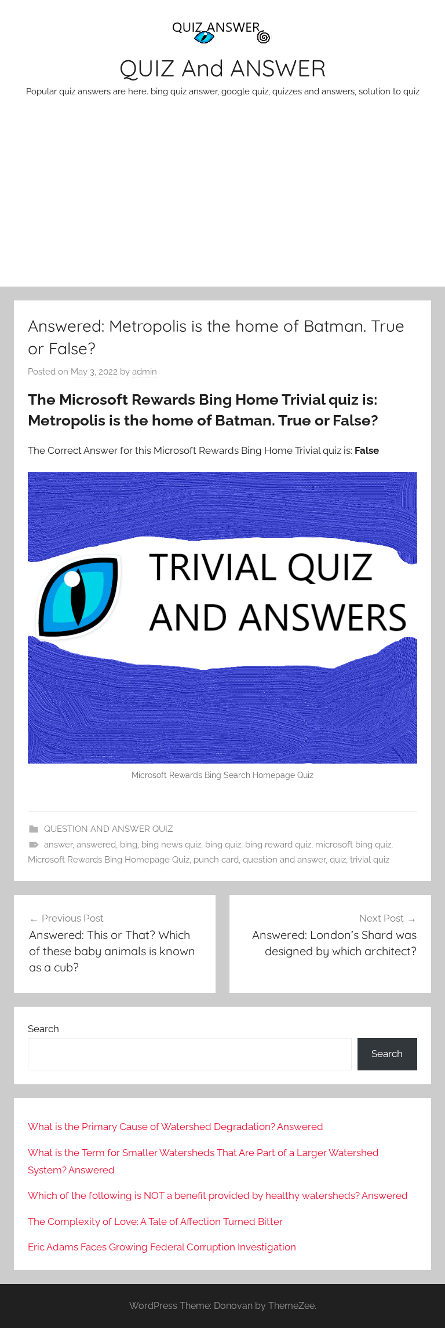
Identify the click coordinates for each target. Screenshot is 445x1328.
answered (96, 844)
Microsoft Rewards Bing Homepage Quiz (108, 859)
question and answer (284, 859)
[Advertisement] (222, 200)
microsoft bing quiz (353, 844)
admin (144, 371)
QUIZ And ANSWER (222, 67)
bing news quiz (171, 844)
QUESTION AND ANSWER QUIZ (108, 829)
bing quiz (223, 844)
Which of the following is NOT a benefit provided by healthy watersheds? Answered (218, 1195)
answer (58, 844)
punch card (216, 859)
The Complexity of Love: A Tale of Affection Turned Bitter (155, 1221)
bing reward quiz (278, 844)
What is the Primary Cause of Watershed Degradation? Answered (175, 1126)
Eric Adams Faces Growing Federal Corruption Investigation (162, 1247)
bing (128, 844)
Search (43, 1028)
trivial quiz (369, 859)
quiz (338, 859)
